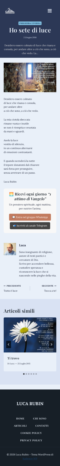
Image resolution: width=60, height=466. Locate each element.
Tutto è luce (12, 288)
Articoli (20, 425)
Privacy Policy (31, 440)
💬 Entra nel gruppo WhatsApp (30, 217)
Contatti (42, 425)
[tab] (24, 374)
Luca (22, 245)
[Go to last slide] (8, 344)
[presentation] (30, 334)
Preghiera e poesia (29, 23)
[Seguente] (51, 344)
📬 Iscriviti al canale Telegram (30, 225)
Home (20, 418)
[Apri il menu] (51, 11)
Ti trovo (13, 358)
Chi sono (39, 418)
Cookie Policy (31, 433)
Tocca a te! (49, 288)
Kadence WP (30, 458)
